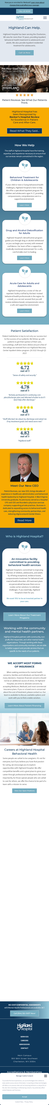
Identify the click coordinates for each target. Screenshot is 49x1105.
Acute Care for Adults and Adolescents (24, 284)
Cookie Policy (19, 1102)
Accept (24, 1097)
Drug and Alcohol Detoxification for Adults (24, 231)
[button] (45, 1076)
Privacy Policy (28, 1102)
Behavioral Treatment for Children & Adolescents (24, 178)
